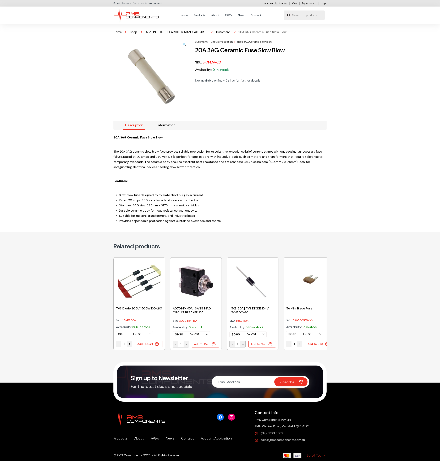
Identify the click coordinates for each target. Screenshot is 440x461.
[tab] (134, 125)
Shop (133, 32)
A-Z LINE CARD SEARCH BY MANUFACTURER (176, 32)
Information (166, 125)
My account (309, 3)
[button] (184, 44)
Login (324, 3)
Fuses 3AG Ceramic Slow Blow (254, 42)
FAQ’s (228, 15)
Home (184, 15)
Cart (294, 3)
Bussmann (223, 32)
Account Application (275, 3)
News (241, 15)
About (215, 15)
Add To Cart (145, 344)
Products (199, 15)
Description (134, 125)
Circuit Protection (222, 42)
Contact (256, 15)
